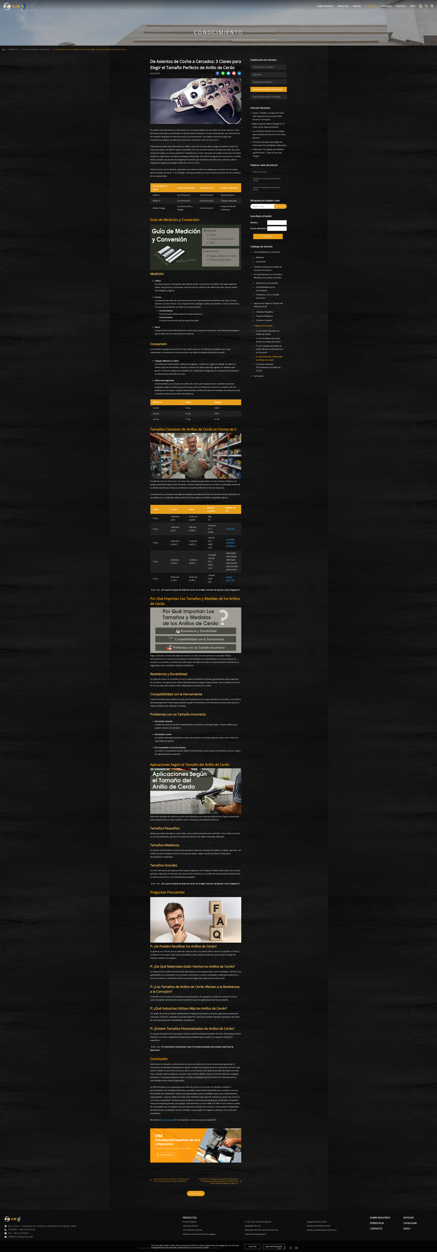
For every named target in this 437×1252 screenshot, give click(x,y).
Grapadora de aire (253, 1226)
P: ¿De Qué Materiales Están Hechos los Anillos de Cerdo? (268, 340)
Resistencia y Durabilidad (267, 283)
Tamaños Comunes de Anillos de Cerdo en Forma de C (268, 268)
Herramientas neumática (263, 67)
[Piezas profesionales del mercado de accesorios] (195, 1162)
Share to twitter (228, 73)
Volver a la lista (195, 1193)
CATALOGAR (386, 6)
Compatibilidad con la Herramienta (265, 289)
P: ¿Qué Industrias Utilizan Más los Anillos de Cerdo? (269, 358)
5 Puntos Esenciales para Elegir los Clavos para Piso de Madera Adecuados (269, 144)
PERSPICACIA (371, 6)
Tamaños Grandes (264, 320)
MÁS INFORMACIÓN (274, 1246)
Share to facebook (217, 73)
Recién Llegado (189, 1222)
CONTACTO (400, 6)
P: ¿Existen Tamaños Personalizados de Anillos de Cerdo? (268, 367)
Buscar (426, 6)
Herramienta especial (192, 1230)
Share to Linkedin (239, 73)
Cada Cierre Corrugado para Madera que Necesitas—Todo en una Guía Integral (268, 152)
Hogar (3, 49)
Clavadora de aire (190, 1226)
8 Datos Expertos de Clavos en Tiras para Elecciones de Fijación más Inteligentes (171, 1180)
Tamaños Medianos (264, 316)
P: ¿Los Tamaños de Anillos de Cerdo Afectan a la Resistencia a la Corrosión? (269, 349)
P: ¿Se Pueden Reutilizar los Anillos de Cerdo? (267, 332)
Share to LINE (223, 73)
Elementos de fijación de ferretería (35, 49)
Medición (260, 257)
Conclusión (258, 376)
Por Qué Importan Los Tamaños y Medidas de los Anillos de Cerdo (268, 276)
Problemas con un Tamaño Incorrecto (267, 296)
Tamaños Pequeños (264, 312)
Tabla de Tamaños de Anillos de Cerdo (266, 188)
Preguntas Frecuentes (263, 325)
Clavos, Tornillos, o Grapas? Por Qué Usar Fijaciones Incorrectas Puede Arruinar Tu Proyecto (268, 116)
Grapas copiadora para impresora (321, 1230)
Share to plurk (234, 73)
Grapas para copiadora (263, 82)
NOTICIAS (357, 6)
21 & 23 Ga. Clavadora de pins (258, 1222)
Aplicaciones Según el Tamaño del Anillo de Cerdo (268, 305)
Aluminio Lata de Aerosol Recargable (199, 1234)
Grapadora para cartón (317, 1222)
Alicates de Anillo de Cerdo (318, 1226)
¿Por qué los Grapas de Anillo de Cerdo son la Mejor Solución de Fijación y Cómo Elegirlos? (200, 590)
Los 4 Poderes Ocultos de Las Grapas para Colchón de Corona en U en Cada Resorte (269, 134)
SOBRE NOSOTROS (325, 6)
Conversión (261, 261)
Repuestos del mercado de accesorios (261, 1230)
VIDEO (412, 6)
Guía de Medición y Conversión (267, 252)
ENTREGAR (268, 236)
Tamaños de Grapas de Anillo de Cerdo (267, 179)
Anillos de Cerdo (260, 172)
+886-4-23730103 (27, 1229)
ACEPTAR (252, 1246)
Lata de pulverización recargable (266, 96)
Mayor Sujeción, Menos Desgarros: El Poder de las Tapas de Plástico (268, 125)
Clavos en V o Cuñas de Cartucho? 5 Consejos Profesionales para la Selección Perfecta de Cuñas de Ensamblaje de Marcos (218, 1181)
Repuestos (257, 74)
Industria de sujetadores (255, 1234)
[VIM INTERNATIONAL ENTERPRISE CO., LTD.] (14, 6)
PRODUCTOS (343, 6)
